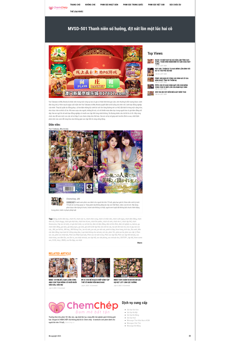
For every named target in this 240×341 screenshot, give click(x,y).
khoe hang (119, 229)
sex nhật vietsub (81, 237)
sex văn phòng (102, 237)
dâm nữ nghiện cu (125, 224)
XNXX (64, 240)
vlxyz (59, 240)
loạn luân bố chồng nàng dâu (70, 232)
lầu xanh (134, 229)
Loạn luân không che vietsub (91, 232)
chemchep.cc (69, 322)
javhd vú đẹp (110, 229)
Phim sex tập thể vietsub (127, 235)
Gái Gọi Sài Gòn (133, 310)
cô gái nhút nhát (75, 224)
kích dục (127, 229)
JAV (53, 229)
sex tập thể (92, 237)
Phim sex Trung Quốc (133, 4)
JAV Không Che (75, 229)
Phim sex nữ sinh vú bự (95, 235)
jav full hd (59, 229)
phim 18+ (112, 232)
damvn (134, 224)
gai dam (64, 227)
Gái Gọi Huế (131, 318)
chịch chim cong (92, 219)
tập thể (130, 237)
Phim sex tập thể (111, 235)
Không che (90, 4)
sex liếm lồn (61, 237)
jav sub (93, 229)
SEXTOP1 (123, 237)
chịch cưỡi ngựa (118, 219)
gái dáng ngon (73, 227)
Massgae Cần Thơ (134, 323)
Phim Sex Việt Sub (156, 4)
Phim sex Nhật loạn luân (77, 235)
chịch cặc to (80, 219)
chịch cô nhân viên (105, 219)
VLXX (54, 240)
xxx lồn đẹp (70, 240)
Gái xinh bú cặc (106, 227)
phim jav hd (120, 232)
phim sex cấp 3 (130, 232)
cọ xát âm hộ (87, 224)
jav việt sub (101, 229)
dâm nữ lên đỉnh (112, 224)
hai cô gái (130, 227)
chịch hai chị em (84, 221)
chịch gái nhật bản (71, 221)
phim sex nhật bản (61, 235)
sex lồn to (70, 237)
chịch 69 (73, 219)
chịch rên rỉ (117, 221)
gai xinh (81, 227)
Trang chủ (75, 4)
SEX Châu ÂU (175, 4)
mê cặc (105, 232)
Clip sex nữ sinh (63, 224)
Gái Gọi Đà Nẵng (133, 315)
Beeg (55, 219)
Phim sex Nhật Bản (109, 4)
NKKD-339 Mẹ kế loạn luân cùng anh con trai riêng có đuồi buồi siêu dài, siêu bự (63, 282)
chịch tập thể (127, 221)
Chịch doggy (59, 221)
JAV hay (66, 229)
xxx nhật (79, 240)
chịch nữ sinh (107, 221)
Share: (139, 243)
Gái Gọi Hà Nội (132, 312)
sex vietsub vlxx (114, 237)
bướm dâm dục (63, 219)
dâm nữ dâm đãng (99, 224)
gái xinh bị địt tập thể (92, 227)
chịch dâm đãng (131, 219)
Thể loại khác (76, 11)
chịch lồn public (96, 221)
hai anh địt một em (119, 227)
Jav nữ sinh (86, 229)
